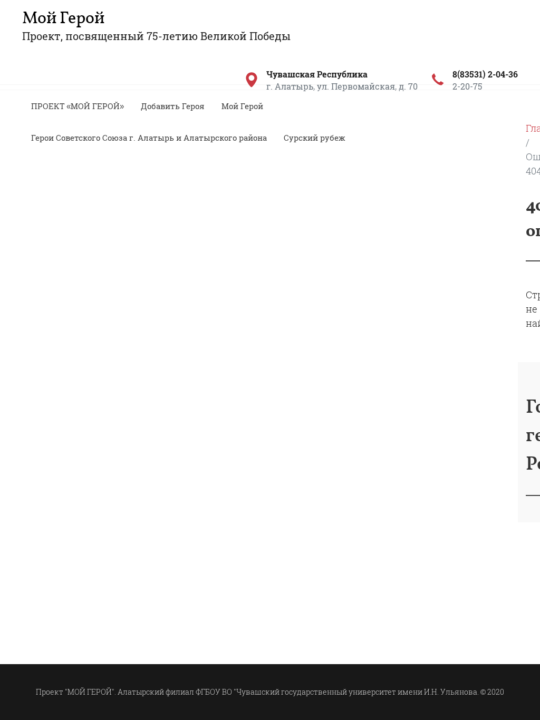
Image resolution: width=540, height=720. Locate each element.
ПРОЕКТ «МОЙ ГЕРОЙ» (77, 106)
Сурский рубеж (314, 137)
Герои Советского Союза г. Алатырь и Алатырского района (149, 137)
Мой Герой (63, 19)
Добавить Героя (173, 106)
